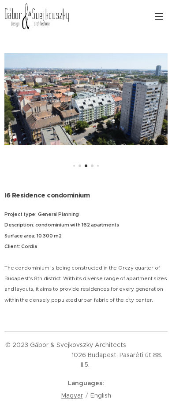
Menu (159, 16)
